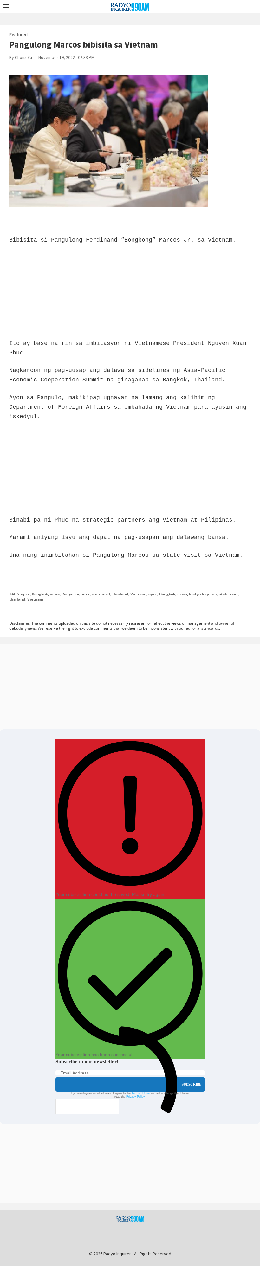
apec (25, 594)
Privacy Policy (135, 1096)
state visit (101, 594)
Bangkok (40, 594)
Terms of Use (141, 1093)
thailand (120, 594)
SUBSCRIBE (192, 1084)
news (55, 594)
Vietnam (138, 594)
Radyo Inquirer (76, 594)
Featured (18, 34)
